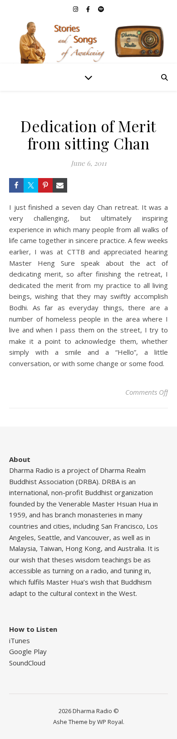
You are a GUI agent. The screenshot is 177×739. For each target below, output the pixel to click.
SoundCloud (27, 662)
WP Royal (110, 722)
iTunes (19, 640)
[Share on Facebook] (16, 185)
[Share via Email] (60, 185)
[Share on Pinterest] (45, 185)
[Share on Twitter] (31, 185)
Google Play (28, 651)
